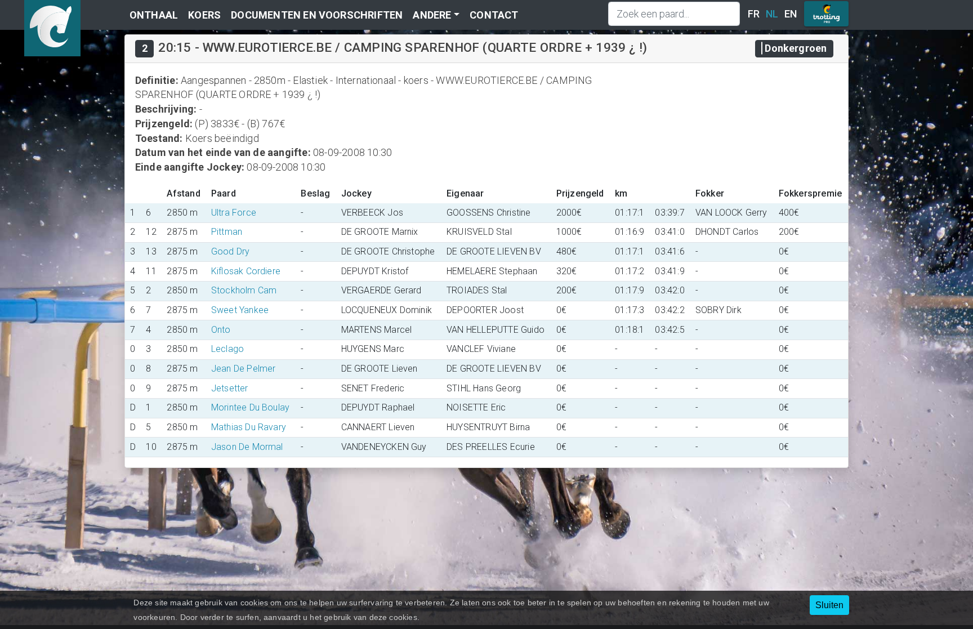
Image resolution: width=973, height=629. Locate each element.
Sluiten (829, 605)
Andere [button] (432, 15)
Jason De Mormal (247, 446)
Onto (221, 329)
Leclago (227, 349)
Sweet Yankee (240, 310)
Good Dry (230, 251)
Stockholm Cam (244, 290)
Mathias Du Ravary (248, 427)
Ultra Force (233, 212)
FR (754, 14)
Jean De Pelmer (243, 368)
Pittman (226, 231)
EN (790, 14)
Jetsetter (229, 388)
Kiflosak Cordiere (245, 271)
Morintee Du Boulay (250, 407)
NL (772, 14)
